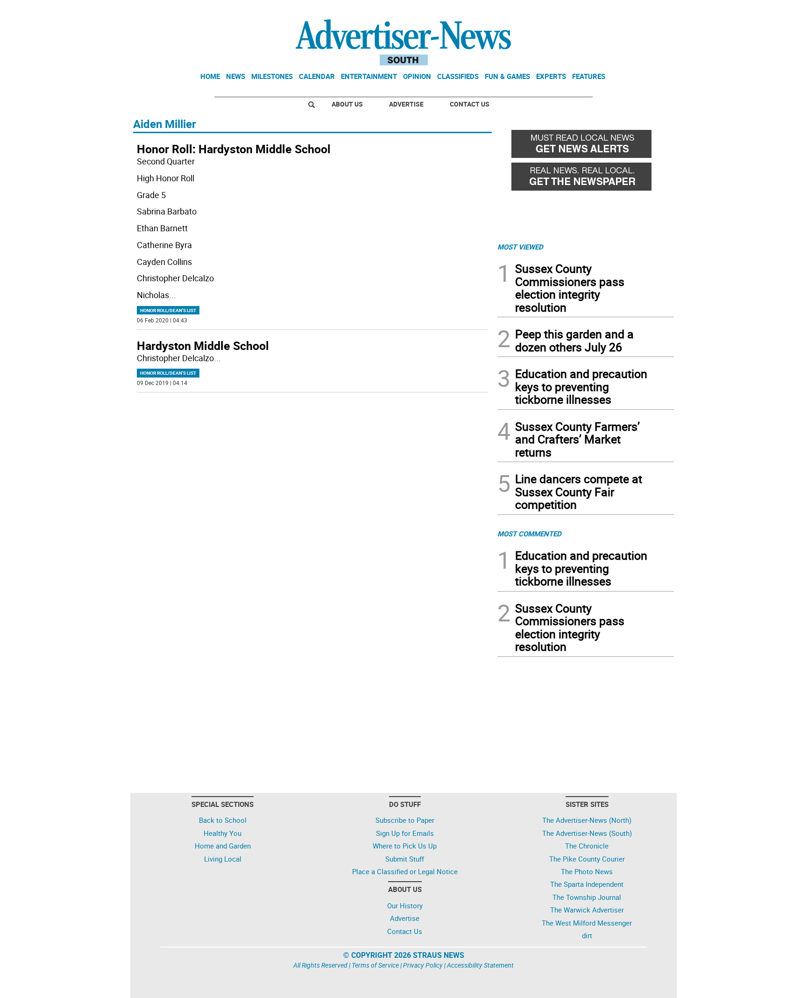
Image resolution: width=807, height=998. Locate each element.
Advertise (406, 104)
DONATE (651, 10)
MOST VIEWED (520, 246)
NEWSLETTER (598, 10)
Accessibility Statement (480, 965)
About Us (347, 104)
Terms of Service (375, 965)
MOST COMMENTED (529, 533)
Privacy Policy (423, 965)
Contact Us (469, 104)
